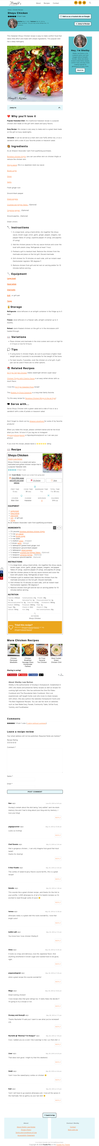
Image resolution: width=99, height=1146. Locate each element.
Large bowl (14, 511)
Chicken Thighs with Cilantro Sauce (21, 378)
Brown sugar (12, 171)
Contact (56, 3)
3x (60, 527)
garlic (19, 543)
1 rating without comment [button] (36, 723)
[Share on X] (1, 575)
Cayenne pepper (13, 210)
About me (80, 70)
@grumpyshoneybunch (16, 435)
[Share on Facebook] (1, 571)
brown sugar (20, 536)
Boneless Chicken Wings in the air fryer (40, 398)
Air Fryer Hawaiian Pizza (24, 387)
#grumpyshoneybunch (23, 630)
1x (54, 527)
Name (10, 776)
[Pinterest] (76, 2)
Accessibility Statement (26, 1135)
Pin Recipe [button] (37, 480)
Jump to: (13, 108)
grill (11, 518)
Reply (58, 818)
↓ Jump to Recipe (83, 24)
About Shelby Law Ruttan (26, 1127)
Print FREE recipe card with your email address (17, 480)
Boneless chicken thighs (16, 156)
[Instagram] (84, 2)
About (38, 3)
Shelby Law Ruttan (15, 459)
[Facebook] (80, 2)
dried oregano (27, 550)
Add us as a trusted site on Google (76, 16)
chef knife (14, 516)
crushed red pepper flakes (30, 552)
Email (10, 784)
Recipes (47, 3)
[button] (8, 16)
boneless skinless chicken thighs (32, 531)
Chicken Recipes (18, 10)
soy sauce (20, 534)
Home (9, 10)
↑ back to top (49, 1115)
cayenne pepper (26, 555)
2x (57, 527)
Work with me (73, 1130)
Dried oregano (12, 199)
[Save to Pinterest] (1, 578)
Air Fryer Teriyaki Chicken (17, 373)
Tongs (12, 520)
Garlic (9, 182)
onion (21, 541)
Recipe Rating (12, 740)
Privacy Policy (26, 1130)
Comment (11, 747)
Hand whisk (14, 513)
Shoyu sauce (12, 165)
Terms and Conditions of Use (26, 1132)
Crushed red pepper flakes (17, 205)
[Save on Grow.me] (45, 675)
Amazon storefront (37, 421)
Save (55, 480)
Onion (9, 176)
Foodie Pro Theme (63, 1145)
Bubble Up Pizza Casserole (21, 393)
